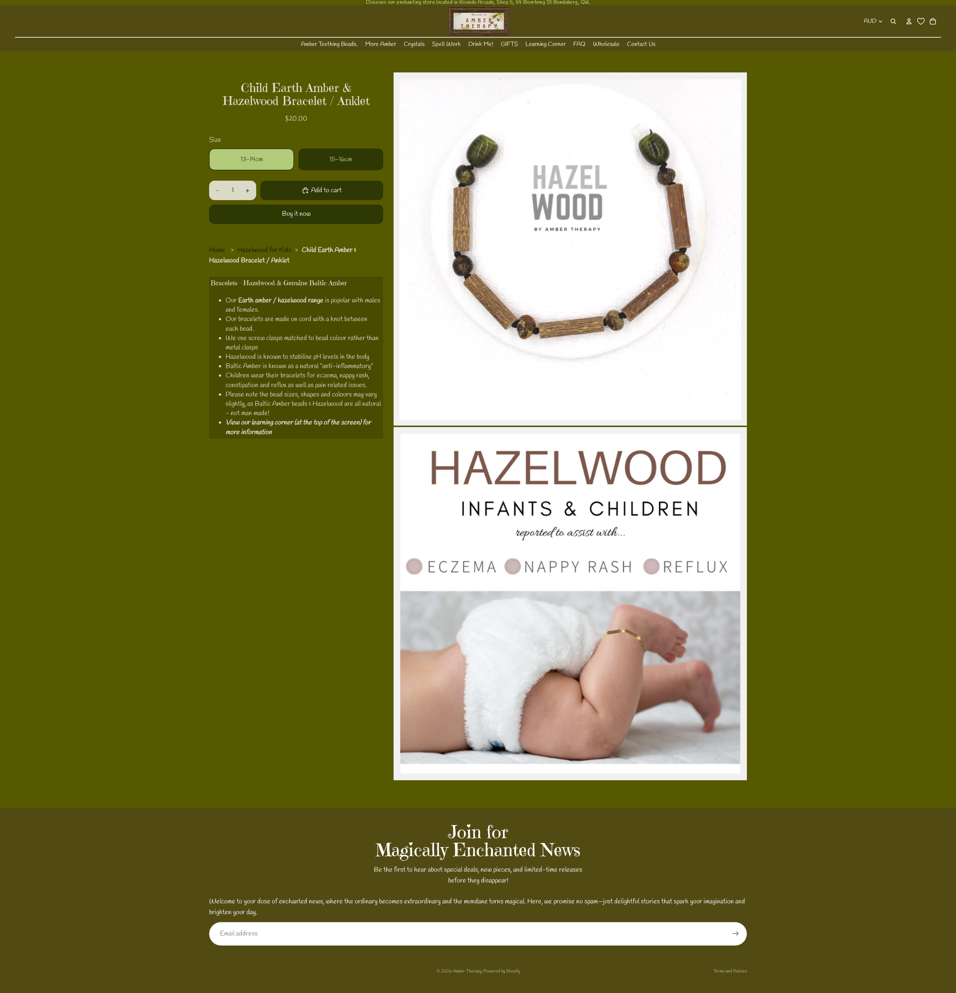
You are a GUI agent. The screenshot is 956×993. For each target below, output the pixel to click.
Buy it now (296, 213)
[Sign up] (736, 933)
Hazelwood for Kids (264, 250)
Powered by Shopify (501, 971)
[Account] (909, 21)
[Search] (893, 21)
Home (217, 250)
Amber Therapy (467, 971)
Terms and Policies (730, 971)
